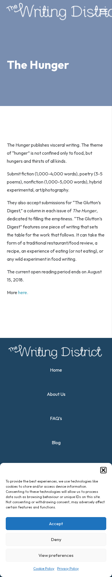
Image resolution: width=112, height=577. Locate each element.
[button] (103, 470)
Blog (56, 442)
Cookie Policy (43, 568)
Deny (56, 539)
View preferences (56, 555)
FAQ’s (56, 418)
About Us (56, 394)
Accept (56, 523)
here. (23, 292)
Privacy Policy (68, 568)
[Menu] (104, 11)
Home (56, 370)
